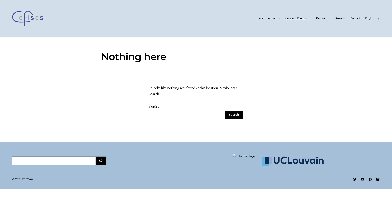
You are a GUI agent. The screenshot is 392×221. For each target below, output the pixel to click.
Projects (340, 18)
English (369, 18)
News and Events (295, 18)
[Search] (101, 161)
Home (259, 18)
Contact (355, 18)
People (320, 18)
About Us (274, 18)
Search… (154, 106)
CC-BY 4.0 (27, 179)
